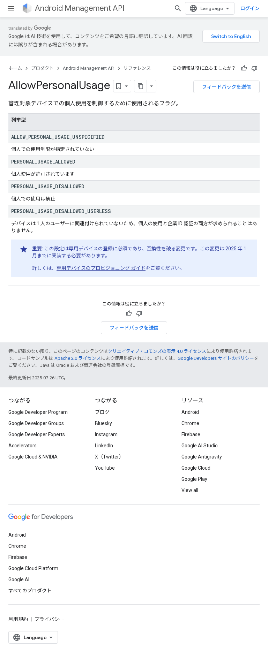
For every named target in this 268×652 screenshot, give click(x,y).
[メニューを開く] (11, 8)
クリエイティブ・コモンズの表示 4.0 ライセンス (157, 351)
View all (189, 490)
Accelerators (22, 445)
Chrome (190, 423)
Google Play (194, 479)
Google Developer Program (38, 412)
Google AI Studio (199, 445)
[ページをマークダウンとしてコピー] (140, 86)
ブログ (102, 412)
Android (190, 412)
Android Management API (80, 8)
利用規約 (18, 619)
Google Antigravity (201, 457)
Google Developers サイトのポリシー (216, 358)
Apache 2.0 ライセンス (77, 358)
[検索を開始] (178, 8)
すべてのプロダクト (30, 590)
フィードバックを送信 (226, 87)
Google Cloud (195, 468)
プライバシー (49, 619)
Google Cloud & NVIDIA (33, 457)
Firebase (190, 434)
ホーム (15, 68)
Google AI (18, 579)
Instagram (106, 434)
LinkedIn (104, 445)
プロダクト (42, 68)
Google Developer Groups (36, 423)
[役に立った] (244, 68)
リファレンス (137, 68)
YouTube (105, 468)
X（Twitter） (109, 457)
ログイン (250, 8)
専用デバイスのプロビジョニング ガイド (101, 268)
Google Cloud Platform (33, 568)
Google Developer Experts (36, 434)
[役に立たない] (254, 68)
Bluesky (103, 423)
